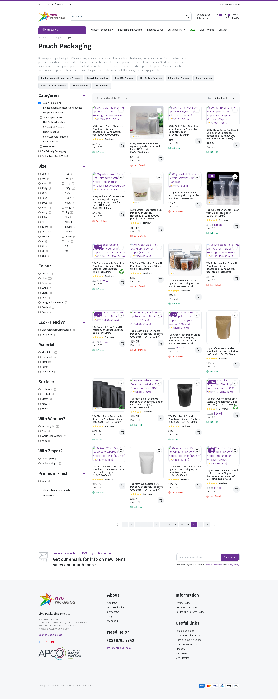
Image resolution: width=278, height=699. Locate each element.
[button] (121, 110)
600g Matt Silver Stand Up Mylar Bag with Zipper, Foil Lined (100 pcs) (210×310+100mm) (183, 130)
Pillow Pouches (80, 85)
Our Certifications (55, 4)
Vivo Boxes (182, 653)
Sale (192, 29)
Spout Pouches (204, 78)
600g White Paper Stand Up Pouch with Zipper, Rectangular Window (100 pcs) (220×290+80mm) (146, 214)
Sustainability (175, 29)
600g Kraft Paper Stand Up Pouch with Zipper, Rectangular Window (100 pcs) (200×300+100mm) (107, 130)
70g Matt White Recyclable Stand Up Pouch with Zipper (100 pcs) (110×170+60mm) (222, 401)
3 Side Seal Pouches (178, 78)
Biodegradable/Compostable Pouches (60, 78)
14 (206, 524)
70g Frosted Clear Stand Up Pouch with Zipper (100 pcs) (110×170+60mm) (108, 330)
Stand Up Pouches (123, 78)
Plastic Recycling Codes (188, 640)
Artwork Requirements (188, 635)
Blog (109, 616)
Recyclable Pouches (97, 78)
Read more (161, 158)
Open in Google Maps (50, 635)
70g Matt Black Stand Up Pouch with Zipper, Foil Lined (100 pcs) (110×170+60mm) (184, 419)
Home (41, 37)
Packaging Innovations (130, 29)
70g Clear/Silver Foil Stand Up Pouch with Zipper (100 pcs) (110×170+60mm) (183, 283)
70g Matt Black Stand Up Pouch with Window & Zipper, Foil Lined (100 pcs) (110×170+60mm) (146, 403)
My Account (113, 621)
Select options (122, 432)
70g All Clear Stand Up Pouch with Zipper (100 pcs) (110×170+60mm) (222, 212)
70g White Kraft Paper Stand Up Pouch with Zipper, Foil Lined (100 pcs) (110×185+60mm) (184, 471)
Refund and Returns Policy (190, 612)
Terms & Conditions (213, 565)
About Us (112, 603)
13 (200, 524)
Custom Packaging (101, 29)
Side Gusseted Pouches (53, 85)
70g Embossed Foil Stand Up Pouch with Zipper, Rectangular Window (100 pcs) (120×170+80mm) (222, 267)
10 (181, 524)
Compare (122, 116)
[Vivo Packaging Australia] (51, 16)
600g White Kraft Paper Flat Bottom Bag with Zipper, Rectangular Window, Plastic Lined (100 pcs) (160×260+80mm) (108, 202)
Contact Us (113, 612)
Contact (69, 4)
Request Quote (155, 29)
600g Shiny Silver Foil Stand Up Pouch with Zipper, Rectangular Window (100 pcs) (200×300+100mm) (222, 134)
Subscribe (230, 557)
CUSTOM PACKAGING (230, 4)
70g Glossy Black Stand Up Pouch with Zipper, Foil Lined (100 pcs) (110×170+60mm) (146, 333)
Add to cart (122, 145)
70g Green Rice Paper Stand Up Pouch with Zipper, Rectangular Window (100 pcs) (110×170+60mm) (184, 339)
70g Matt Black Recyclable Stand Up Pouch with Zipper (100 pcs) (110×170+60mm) (108, 419)
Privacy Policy (232, 565)
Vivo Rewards (207, 29)
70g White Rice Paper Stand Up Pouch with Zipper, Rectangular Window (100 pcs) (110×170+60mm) (222, 475)
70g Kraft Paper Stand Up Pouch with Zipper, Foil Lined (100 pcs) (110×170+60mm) (222, 351)
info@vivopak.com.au (119, 647)
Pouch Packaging (54, 37)
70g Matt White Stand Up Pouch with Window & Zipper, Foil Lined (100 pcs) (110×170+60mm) (108, 471)
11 (188, 524)
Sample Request (185, 631)
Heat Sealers (101, 85)
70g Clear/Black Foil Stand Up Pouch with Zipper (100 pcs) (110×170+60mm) (146, 266)
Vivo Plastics (182, 658)
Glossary (180, 649)
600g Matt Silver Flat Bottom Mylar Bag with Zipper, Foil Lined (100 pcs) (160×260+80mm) (146, 148)
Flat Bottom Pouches (151, 78)
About (41, 4)
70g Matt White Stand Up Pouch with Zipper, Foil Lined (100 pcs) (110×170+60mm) (146, 486)
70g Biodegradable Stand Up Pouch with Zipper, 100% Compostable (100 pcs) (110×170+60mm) (108, 267)
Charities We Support (187, 644)
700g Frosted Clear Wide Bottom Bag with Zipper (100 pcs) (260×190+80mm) (184, 195)
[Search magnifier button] (187, 16)
